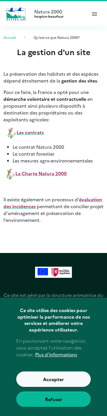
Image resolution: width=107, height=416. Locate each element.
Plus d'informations (56, 354)
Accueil (9, 37)
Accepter (53, 379)
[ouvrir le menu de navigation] (94, 14)
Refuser (53, 399)
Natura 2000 (49, 14)
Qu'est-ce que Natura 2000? (57, 37)
